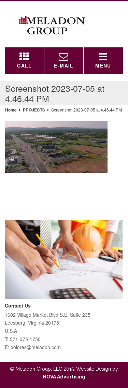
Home (11, 110)
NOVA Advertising (64, 376)
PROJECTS (34, 110)
